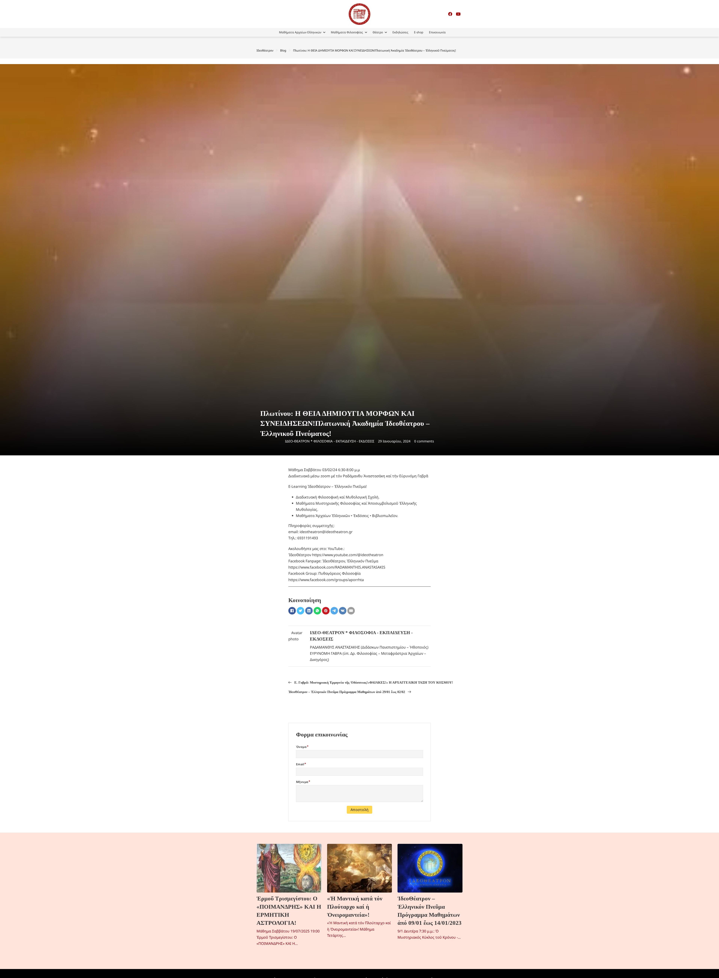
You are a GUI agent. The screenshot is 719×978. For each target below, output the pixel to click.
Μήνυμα (302, 782)
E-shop (418, 32)
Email (300, 764)
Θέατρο (378, 32)
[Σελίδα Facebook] (450, 14)
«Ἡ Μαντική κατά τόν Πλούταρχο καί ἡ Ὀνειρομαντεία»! (354, 906)
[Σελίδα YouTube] (458, 14)
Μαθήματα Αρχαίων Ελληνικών (300, 32)
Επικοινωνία (437, 32)
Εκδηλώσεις (400, 32)
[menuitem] (302, 32)
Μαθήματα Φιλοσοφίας (347, 32)
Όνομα (301, 747)
